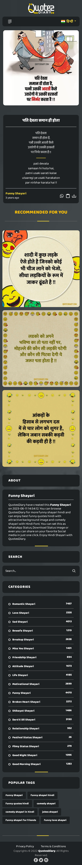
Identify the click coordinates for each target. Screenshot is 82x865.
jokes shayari (50, 812)
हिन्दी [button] (70, 21)
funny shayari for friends (21, 820)
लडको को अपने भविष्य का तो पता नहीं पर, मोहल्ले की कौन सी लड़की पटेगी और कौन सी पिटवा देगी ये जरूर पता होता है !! (41, 348)
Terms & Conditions (53, 846)
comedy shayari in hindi (20, 812)
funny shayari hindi (42, 795)
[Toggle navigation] (10, 21)
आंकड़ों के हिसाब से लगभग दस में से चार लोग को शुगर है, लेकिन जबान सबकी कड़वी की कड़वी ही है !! (41, 428)
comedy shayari (46, 804)
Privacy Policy (25, 846)
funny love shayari (55, 820)
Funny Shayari (16, 193)
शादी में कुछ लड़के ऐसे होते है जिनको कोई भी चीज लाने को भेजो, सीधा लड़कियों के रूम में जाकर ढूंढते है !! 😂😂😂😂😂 (41, 268)
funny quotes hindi (17, 804)
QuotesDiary (46, 851)
